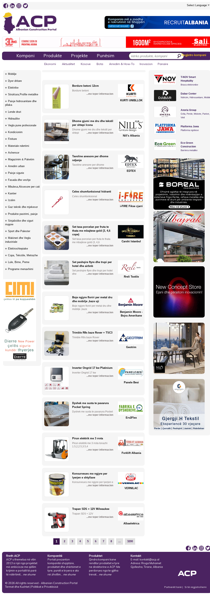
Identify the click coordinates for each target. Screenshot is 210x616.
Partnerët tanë (173, 587)
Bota (100, 64)
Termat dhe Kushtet (17, 586)
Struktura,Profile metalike (23, 94)
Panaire (163, 64)
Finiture (12, 138)
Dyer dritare (15, 80)
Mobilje (12, 73)
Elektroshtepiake (18, 248)
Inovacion (146, 64)
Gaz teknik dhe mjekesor (23, 206)
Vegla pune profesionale (22, 125)
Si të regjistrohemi (196, 587)
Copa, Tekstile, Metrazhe (23, 255)
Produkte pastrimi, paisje (23, 213)
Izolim (11, 200)
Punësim (105, 55)
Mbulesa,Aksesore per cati (24, 186)
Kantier (12, 193)
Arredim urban (16, 166)
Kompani (25, 55)
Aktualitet (68, 64)
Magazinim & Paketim (21, 159)
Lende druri (14, 111)
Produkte (52, 55)
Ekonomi (50, 64)
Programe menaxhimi (20, 269)
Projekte (79, 55)
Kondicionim (15, 132)
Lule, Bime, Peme (18, 262)
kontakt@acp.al (149, 559)
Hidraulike (14, 118)
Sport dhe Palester (19, 231)
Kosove (86, 64)
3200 (130, 541)
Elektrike (13, 87)
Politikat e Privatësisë (44, 586)
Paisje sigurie (16, 172)
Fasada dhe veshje (19, 179)
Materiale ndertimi (18, 145)
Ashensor (13, 152)
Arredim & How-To (122, 64)
